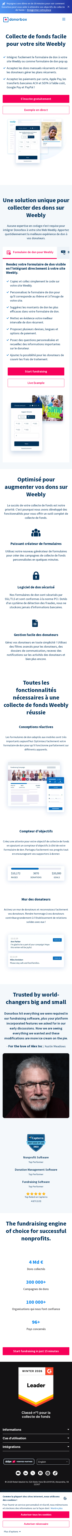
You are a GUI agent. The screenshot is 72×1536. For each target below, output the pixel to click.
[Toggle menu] (64, 19)
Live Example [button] (36, 383)
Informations (12, 1429)
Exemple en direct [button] (36, 110)
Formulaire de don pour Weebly (33, 252)
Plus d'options (11, 1531)
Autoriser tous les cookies (36, 1514)
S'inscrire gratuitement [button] (36, 99)
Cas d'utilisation (14, 1438)
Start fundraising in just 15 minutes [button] (36, 1351)
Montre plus (57, 1508)
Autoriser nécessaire (36, 1523)
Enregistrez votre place (39, 9)
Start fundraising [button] (36, 371)
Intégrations (11, 1447)
